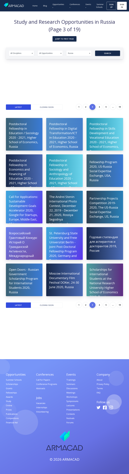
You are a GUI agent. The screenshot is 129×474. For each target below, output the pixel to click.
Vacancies (40, 403)
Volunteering (42, 411)
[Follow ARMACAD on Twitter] (99, 407)
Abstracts (40, 388)
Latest (18, 107)
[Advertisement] (64, 80)
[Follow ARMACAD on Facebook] (105, 407)
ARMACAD (70, 459)
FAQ (98, 392)
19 (120, 107)
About (99, 379)
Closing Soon (47, 107)
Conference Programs (46, 384)
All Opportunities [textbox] (46, 53)
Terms (100, 388)
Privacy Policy (103, 384)
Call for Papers (43, 379)
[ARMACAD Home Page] (14, 4)
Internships (41, 407)
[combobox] (21, 53)
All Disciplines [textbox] (15, 53)
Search (107, 53)
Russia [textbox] (70, 53)
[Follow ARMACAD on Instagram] (111, 407)
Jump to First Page (64, 39)
